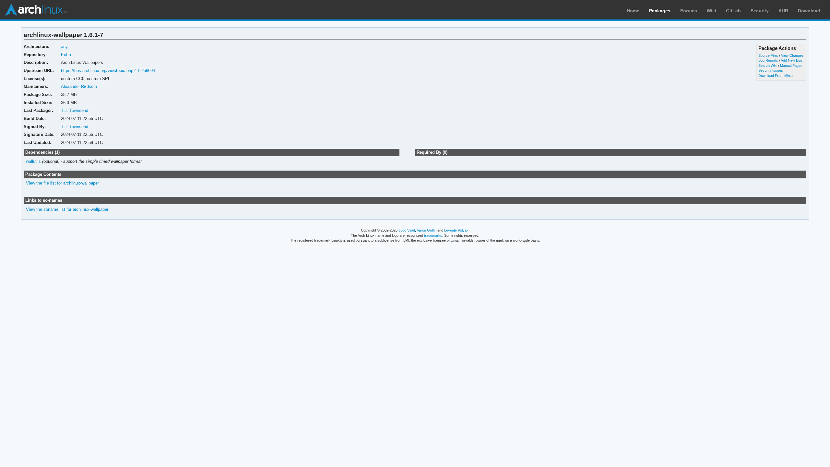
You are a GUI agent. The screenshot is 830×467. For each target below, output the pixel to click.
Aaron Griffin (426, 230)
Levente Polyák (456, 230)
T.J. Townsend (74, 110)
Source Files (768, 55)
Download (809, 10)
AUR (783, 10)
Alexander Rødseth (79, 86)
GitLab (733, 10)
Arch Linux (35, 9)
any (64, 46)
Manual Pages (791, 65)
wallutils (33, 161)
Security (760, 10)
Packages (659, 10)
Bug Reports (768, 60)
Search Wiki (767, 65)
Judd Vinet (406, 230)
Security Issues (770, 70)
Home (633, 10)
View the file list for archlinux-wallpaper (62, 183)
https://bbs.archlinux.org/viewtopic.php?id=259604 (108, 70)
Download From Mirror (776, 76)
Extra (66, 54)
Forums (688, 10)
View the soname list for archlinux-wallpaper (67, 209)
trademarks (433, 235)
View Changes (792, 55)
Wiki (711, 10)
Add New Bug (791, 60)
